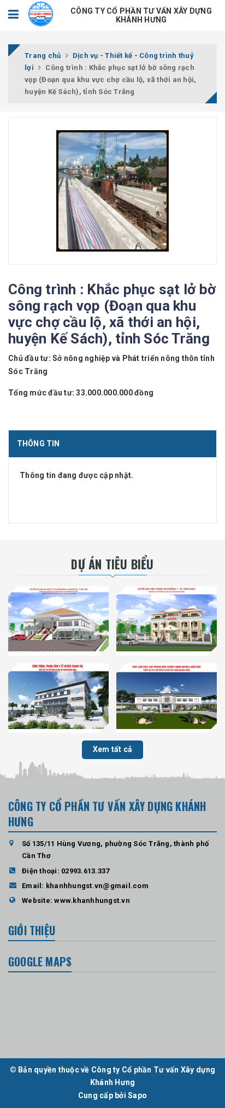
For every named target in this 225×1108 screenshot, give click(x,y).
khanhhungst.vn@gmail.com (97, 886)
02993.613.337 (85, 871)
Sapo (137, 1095)
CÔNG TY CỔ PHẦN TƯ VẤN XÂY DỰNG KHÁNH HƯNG (141, 15)
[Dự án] (58, 619)
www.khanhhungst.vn (92, 900)
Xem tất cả (113, 749)
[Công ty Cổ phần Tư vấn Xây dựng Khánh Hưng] (40, 13)
